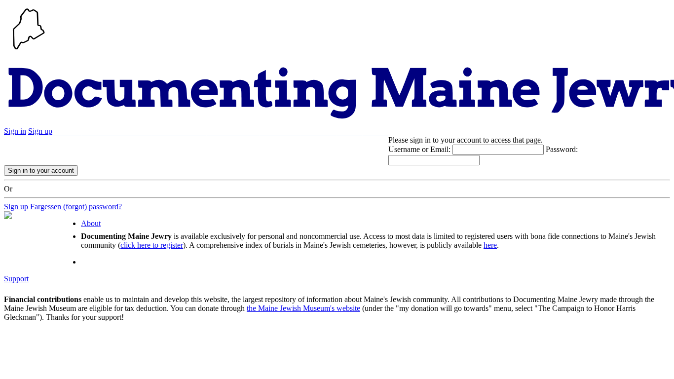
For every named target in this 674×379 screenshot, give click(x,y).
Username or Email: (419, 149)
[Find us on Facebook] (349, 146)
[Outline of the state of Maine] (28, 50)
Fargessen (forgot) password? (76, 206)
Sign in (15, 131)
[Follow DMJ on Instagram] (375, 146)
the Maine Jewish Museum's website (303, 308)
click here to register (151, 245)
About (318, 146)
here (490, 245)
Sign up (40, 131)
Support (279, 146)
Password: (562, 149)
